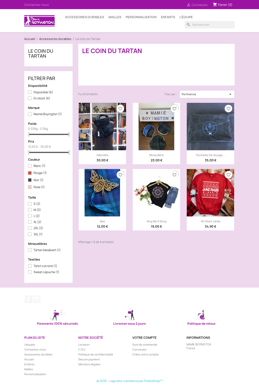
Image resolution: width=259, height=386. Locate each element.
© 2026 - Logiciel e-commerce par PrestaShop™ (130, 381)
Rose (39, 187)
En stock (42, 98)
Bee (102, 221)
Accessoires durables (84, 17)
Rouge (40, 173)
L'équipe (186, 17)
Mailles (114, 17)
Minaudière (156, 155)
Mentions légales (89, 364)
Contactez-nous (36, 5)
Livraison (84, 344)
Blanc (40, 166)
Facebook (28, 299)
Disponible (43, 92)
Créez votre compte (145, 354)
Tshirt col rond (45, 266)
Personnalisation (141, 17)
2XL (38, 228)
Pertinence (207, 94)
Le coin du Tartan (40, 53)
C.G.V (81, 349)
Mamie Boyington (48, 114)
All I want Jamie (210, 221)
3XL (38, 234)
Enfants (168, 17)
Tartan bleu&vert (47, 250)
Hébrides (102, 155)
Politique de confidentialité (95, 354)
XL (38, 222)
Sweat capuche (46, 272)
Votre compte (144, 338)
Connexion (139, 349)
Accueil (29, 359)
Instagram (37, 299)
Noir (39, 180)
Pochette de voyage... (210, 155)
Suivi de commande (144, 344)
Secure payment (89, 359)
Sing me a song (156, 221)
